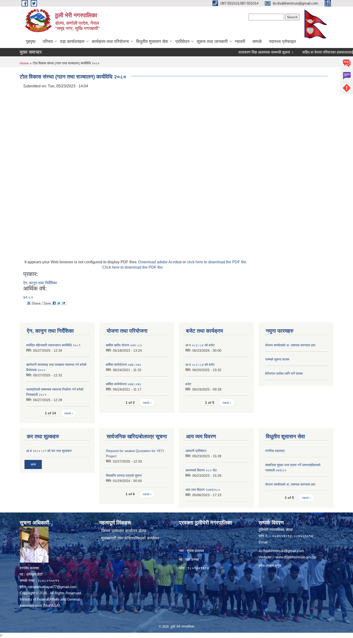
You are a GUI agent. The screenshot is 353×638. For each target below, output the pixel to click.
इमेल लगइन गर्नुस (270, 566)
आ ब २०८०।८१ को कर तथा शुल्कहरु (49, 451)
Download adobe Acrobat (160, 262)
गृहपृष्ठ (31, 41)
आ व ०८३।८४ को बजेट (200, 345)
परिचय (48, 41)
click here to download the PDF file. (217, 262)
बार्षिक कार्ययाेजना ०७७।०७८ (123, 365)
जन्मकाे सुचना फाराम (277, 359)
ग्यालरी (240, 41)
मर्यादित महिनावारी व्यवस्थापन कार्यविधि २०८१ (53, 345)
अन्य (33, 464)
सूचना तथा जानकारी (212, 41)
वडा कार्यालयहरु (72, 41)
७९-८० (28, 297)
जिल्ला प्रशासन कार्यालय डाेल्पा (123, 531)
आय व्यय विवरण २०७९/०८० (202, 490)
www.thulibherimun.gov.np (295, 557)
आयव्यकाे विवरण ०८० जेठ (201, 470)
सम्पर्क (257, 41)
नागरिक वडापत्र (275, 451)
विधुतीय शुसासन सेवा (152, 41)
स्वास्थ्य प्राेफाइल (282, 41)
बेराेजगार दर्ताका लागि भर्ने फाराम (284, 373)
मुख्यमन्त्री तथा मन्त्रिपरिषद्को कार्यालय (130, 538)
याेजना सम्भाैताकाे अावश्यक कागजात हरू (290, 345)
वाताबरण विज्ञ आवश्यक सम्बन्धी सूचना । (254, 52)
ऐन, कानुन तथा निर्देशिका (40, 283)
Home (24, 63)
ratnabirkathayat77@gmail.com (52, 587)
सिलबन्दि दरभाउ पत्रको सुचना (124, 475)
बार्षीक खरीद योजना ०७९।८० (124, 345)
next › (68, 413)
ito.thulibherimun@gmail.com (281, 551)
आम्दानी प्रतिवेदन (195, 451)
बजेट (188, 384)
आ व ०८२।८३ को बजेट (200, 365)
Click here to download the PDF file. (133, 267)
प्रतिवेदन (182, 41)
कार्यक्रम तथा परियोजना (110, 41)
